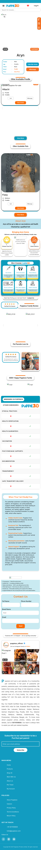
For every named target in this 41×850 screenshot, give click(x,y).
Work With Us (11, 777)
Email (4, 617)
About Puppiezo (12, 800)
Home (9, 765)
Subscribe (20, 750)
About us (10, 781)
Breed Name (6, 609)
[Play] (30, 361)
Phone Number (26, 601)
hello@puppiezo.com (13, 831)
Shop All (9, 773)
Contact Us (30, 298)
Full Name (5, 601)
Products (10, 769)
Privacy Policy (11, 808)
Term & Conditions (13, 812)
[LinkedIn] (9, 839)
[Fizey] (20, 172)
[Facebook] (14, 839)
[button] (3, 5)
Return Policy (11, 816)
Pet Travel (10, 785)
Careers (9, 804)
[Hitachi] (20, 85)
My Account (11, 789)
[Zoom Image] (4, 17)
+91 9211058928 (12, 827)
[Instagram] (3, 839)
